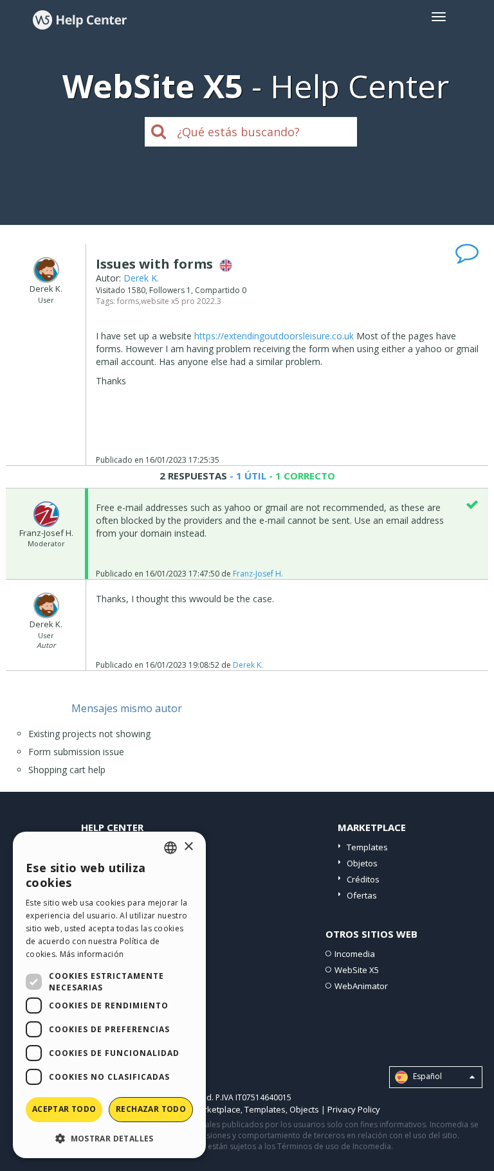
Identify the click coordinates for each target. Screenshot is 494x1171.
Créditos (363, 879)
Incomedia (354, 954)
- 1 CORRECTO (300, 475)
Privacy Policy (353, 1109)
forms (128, 301)
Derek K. (141, 278)
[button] (109, 1138)
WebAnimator (361, 986)
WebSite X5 (356, 970)
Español (426, 1076)
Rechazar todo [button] (151, 1109)
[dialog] (109, 995)
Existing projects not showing (89, 734)
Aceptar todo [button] (64, 1109)
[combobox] (170, 847)
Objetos (362, 863)
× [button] (188, 847)
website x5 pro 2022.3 (181, 301)
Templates (367, 847)
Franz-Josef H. (258, 573)
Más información (92, 954)
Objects (304, 1109)
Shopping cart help (66, 770)
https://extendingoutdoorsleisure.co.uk (274, 336)
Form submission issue (76, 752)
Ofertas (362, 895)
